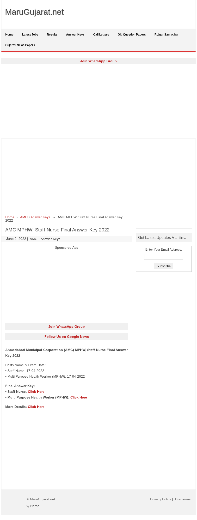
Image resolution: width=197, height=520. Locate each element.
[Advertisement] (98, 101)
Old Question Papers (132, 34)
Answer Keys (75, 34)
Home (9, 34)
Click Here (36, 391)
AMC (24, 217)
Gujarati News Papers (20, 45)
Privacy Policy (160, 499)
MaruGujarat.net (34, 11)
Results (52, 34)
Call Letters (101, 34)
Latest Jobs (30, 34)
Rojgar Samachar (166, 34)
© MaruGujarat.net (41, 499)
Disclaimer (183, 499)
